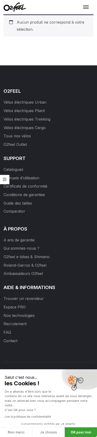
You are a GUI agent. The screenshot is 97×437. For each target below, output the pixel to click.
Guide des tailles (18, 203)
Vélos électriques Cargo (25, 127)
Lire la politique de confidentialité (28, 416)
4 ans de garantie (19, 240)
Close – (4, 181)
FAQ (7, 332)
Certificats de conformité (25, 186)
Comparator (14, 211)
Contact (10, 340)
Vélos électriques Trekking (27, 119)
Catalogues (13, 169)
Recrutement (15, 323)
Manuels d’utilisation (21, 178)
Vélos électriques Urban (25, 102)
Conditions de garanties (24, 194)
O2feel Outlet (15, 144)
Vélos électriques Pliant (24, 110)
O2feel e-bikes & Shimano (27, 256)
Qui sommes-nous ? (21, 248)
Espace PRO (15, 307)
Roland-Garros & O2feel (25, 265)
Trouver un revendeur (24, 298)
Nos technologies (19, 315)
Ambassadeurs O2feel (23, 273)
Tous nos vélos (17, 136)
